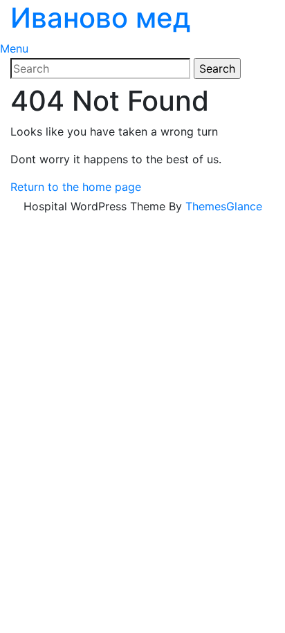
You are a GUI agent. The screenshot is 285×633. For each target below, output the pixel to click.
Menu (14, 48)
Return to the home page (75, 187)
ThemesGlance (223, 206)
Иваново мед (100, 18)
